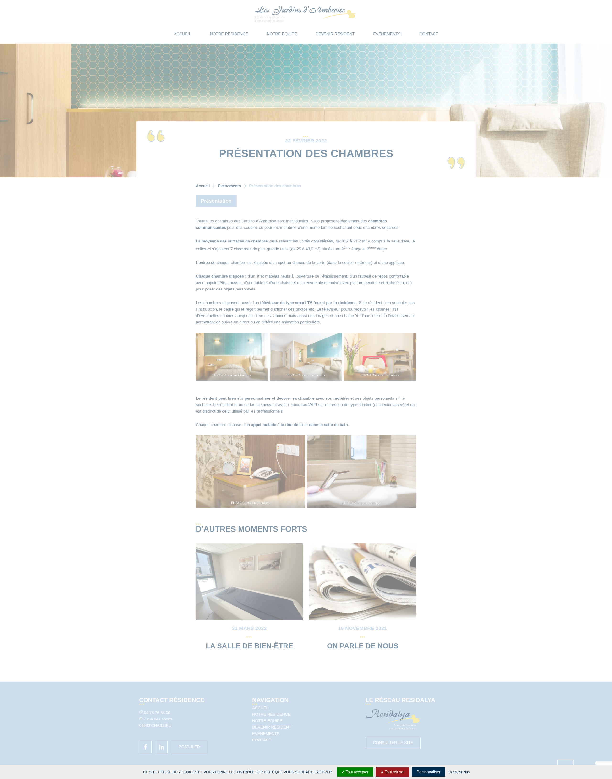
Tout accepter (356, 772)
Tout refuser (394, 772)
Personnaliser (428, 772)
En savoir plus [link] (459, 772)
